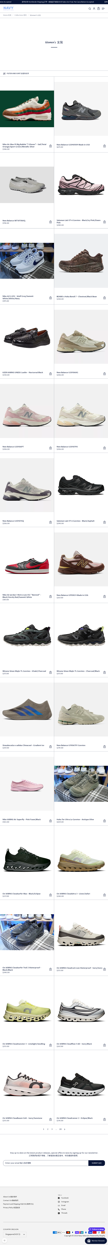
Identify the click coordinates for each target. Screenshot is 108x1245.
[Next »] (65, 1129)
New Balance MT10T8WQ (27, 190)
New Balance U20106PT (27, 416)
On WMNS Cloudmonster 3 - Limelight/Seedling (27, 1013)
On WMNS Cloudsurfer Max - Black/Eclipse (27, 863)
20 (60, 1129)
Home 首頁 (7, 15)
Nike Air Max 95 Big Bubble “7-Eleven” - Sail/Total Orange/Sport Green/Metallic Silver (27, 114)
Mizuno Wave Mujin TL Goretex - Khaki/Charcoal (27, 640)
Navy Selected (83, 1236)
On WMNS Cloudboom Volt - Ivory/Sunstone (27, 1087)
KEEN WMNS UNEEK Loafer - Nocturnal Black (27, 341)
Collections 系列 (21, 15)
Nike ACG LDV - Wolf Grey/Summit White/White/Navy (27, 266)
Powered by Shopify (97, 1236)
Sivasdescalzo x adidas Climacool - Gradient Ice (27, 714)
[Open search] (90, 9)
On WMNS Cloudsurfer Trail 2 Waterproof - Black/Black (27, 938)
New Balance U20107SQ (27, 490)
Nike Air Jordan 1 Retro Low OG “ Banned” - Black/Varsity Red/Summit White (27, 565)
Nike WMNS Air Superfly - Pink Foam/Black (27, 788)
